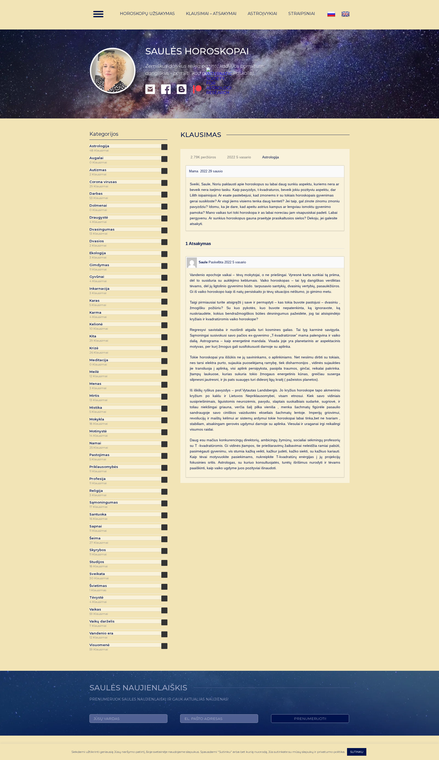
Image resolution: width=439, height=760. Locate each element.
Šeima (95, 538)
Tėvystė (96, 597)
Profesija (97, 479)
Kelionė (96, 324)
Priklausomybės (103, 467)
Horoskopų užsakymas (147, 13)
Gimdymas (99, 265)
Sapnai (95, 526)
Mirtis (94, 396)
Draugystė (98, 217)
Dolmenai (98, 205)
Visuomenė (99, 645)
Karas (94, 300)
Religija (96, 491)
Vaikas (95, 609)
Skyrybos (97, 550)
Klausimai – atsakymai (211, 13)
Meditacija (98, 360)
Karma (95, 312)
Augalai (96, 158)
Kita (92, 336)
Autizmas (97, 170)
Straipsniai (301, 13)
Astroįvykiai (262, 13)
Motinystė (98, 431)
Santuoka (97, 514)
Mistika (95, 407)
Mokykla (96, 419)
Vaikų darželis (102, 621)
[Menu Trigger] (98, 14)
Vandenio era (101, 633)
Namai (95, 443)
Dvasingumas (102, 229)
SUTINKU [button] (356, 752)
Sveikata (97, 574)
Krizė (93, 348)
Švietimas (98, 586)
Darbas (96, 193)
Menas (95, 384)
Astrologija (270, 157)
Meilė (94, 372)
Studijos (96, 562)
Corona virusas (103, 182)
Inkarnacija (99, 289)
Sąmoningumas (103, 502)
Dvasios (96, 241)
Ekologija (97, 253)
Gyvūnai (96, 277)
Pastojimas (99, 455)
